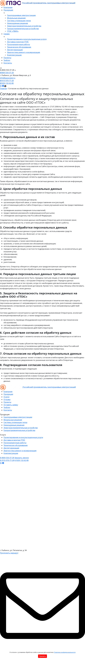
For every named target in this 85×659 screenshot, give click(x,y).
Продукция (8, 10)
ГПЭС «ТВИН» (12, 31)
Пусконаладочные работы (18, 44)
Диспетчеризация (15, 50)
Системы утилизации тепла (19, 20)
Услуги (6, 397)
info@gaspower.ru (7, 78)
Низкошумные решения (17, 23)
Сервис (7, 34)
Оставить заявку (11, 405)
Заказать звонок (21, 457)
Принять (42, 656)
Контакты (8, 63)
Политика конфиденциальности (64, 652)
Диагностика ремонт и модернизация (23, 52)
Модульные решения (16, 18)
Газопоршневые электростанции (21, 15)
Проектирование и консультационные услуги (26, 39)
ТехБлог (7, 60)
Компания (8, 7)
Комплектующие (14, 55)
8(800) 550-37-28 (7, 72)
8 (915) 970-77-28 (7, 460)
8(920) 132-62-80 (7, 83)
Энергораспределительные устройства (24, 26)
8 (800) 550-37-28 (7, 457)
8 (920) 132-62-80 (21, 460)
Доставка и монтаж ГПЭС (18, 42)
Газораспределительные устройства (23, 28)
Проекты (7, 57)
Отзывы (7, 399)
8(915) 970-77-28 (7, 80)
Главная (3, 88)
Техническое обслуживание (19, 47)
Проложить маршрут (9, 553)
